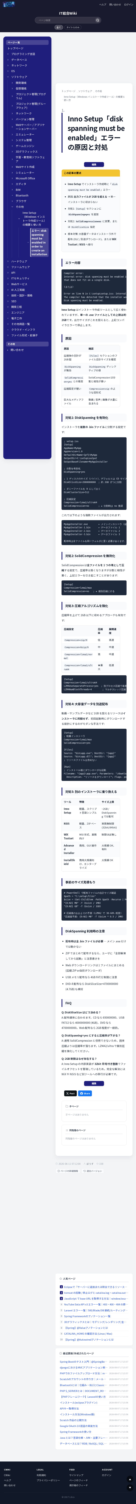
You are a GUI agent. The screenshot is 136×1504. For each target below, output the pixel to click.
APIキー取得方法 (69, 1408)
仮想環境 (21, 88)
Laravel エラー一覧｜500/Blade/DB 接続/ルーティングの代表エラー (96, 1310)
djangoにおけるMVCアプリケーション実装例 (84, 1367)
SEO (13, 301)
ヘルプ (102, 4)
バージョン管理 (25, 119)
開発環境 (21, 83)
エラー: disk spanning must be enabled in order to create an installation (39, 242)
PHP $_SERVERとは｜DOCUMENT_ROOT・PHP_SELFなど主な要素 (84, 1391)
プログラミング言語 (23, 54)
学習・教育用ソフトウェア (30, 159)
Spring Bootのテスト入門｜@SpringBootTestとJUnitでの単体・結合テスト (84, 1361)
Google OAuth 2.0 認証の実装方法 (79, 1426)
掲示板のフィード (78, 1485)
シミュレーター (25, 173)
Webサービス (19, 284)
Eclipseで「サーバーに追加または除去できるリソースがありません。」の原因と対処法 (96, 1287)
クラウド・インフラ (23, 329)
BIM (18, 190)
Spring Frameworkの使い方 (75, 1431)
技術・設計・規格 (22, 295)
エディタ (21, 184)
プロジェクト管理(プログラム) (31, 96)
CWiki (7, 1475)
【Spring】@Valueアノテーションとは (86, 1327)
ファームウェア (20, 267)
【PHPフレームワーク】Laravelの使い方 (83, 1396)
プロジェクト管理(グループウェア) (31, 106)
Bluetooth (22, 195)
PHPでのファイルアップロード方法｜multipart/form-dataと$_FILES (84, 1373)
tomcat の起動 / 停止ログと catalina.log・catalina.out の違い (96, 1292)
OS (13, 71)
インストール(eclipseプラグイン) (78, 1402)
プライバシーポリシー (48, 1480)
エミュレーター (25, 134)
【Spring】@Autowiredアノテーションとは (89, 1339)
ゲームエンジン (25, 146)
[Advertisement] (27, 406)
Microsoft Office (25, 178)
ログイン (128, 4)
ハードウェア (19, 261)
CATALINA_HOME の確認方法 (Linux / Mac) (88, 1333)
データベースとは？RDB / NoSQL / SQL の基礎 (84, 1443)
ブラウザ (21, 201)
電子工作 (16, 318)
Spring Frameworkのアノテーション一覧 (87, 1316)
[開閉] (8, 54)
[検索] (97, 20)
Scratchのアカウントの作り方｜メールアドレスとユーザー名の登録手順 (84, 1379)
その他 (20, 207)
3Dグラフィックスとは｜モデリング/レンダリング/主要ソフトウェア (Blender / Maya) (96, 1322)
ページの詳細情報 (69, 1171)
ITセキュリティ (20, 278)
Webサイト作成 (25, 167)
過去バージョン (94, 1171)
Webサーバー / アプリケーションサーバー (30, 127)
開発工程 (16, 307)
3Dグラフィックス (27, 151)
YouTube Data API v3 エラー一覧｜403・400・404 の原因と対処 (96, 1304)
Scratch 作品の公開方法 (73, 1420)
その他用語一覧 (20, 324)
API (13, 273)
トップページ (15, 48)
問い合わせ (115, 4)
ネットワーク (19, 65)
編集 (94, 164)
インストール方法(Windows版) (77, 1414)
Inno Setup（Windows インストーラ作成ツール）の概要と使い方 (34, 218)
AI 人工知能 (18, 290)
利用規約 (41, 1475)
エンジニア (18, 312)
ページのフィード (78, 1480)
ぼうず (90, 1163)
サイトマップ (76, 1475)
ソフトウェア (19, 77)
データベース (19, 60)
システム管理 (24, 140)
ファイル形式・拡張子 (24, 335)
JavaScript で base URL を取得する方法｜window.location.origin (96, 1298)
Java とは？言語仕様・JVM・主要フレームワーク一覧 (84, 1437)
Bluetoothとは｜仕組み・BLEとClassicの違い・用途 (84, 1385)
